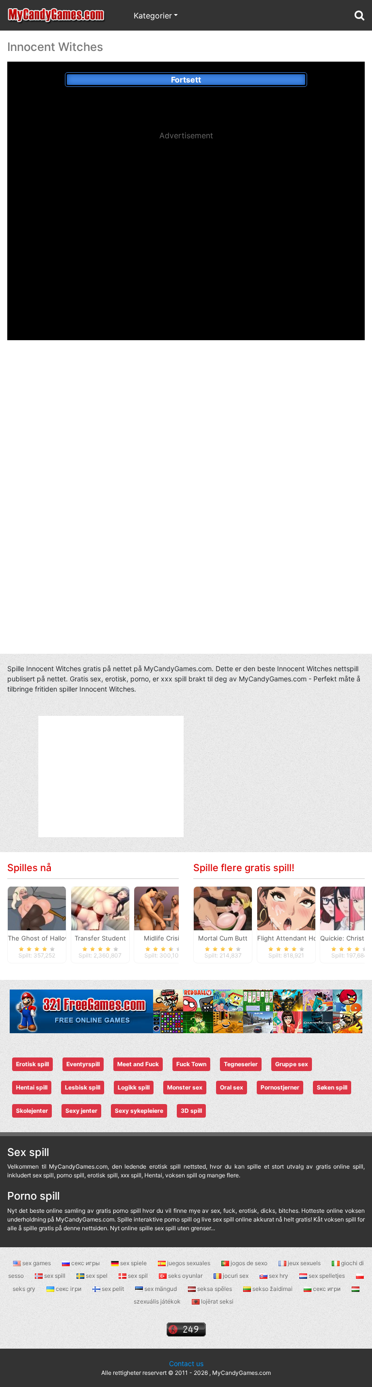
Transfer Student (100, 938)
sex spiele (133, 1263)
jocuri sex (235, 1275)
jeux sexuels (304, 1263)
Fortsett (186, 79)
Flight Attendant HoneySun (298, 938)
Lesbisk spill (82, 1087)
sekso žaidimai (272, 1288)
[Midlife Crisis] (163, 907)
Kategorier (153, 15)
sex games (36, 1263)
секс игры (85, 1263)
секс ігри (68, 1288)
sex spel (96, 1275)
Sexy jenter (81, 1110)
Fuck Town (191, 1064)
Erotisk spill (32, 1064)
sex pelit (112, 1288)
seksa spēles (214, 1288)
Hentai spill (31, 1087)
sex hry (278, 1275)
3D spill (191, 1110)
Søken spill (332, 1087)
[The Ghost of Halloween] (37, 907)
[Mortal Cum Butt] (223, 907)
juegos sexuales (189, 1263)
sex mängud (160, 1288)
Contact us (186, 1363)
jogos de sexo (249, 1263)
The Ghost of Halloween (45, 938)
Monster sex (184, 1087)
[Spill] (57, 15)
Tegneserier (241, 1064)
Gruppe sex (291, 1064)
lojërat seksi (216, 1301)
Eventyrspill (83, 1064)
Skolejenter (32, 1110)
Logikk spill (134, 1087)
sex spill (55, 1275)
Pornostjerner (280, 1087)
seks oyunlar (185, 1275)
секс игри (326, 1288)
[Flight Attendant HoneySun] (286, 907)
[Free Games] (186, 1010)
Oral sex (231, 1087)
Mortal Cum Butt (223, 938)
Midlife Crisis (163, 938)
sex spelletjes (326, 1275)
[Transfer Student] (100, 907)
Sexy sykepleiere (139, 1110)
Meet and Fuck (138, 1064)
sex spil (137, 1275)
